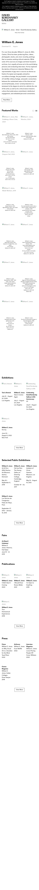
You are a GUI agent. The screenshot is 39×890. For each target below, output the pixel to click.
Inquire (15, 46)
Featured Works (33, 110)
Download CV (6, 46)
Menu (4, 23)
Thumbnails (36, 110)
